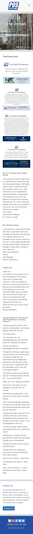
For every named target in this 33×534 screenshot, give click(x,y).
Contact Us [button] (8, 508)
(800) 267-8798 (16, 524)
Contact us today (18, 492)
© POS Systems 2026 (16, 528)
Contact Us (8, 486)
